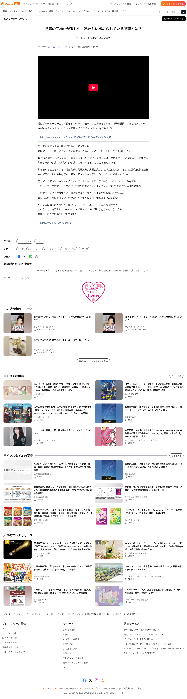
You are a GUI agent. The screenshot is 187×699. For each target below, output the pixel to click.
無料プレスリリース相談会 (75, 662)
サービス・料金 (9, 633)
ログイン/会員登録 (175, 4)
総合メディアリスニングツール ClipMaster (143, 634)
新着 (5, 11)
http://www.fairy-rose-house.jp (55, 223)
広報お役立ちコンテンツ (13, 652)
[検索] (183, 12)
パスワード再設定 (71, 639)
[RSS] (102, 680)
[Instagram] (96, 680)
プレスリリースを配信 (120, 4)
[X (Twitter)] (24, 256)
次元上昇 (84, 249)
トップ (4, 614)
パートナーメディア (11, 642)
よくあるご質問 (70, 648)
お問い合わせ (69, 644)
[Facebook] (19, 256)
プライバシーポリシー (105, 688)
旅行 (30, 11)
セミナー (67, 667)
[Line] (30, 256)
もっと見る (176, 376)
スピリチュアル (69, 249)
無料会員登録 (69, 630)
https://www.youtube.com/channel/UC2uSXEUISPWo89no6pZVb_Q (75, 137)
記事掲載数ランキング (12, 647)
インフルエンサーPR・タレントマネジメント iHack (147, 644)
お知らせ (67, 653)
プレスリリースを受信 (146, 4)
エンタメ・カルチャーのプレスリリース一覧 (32, 614)
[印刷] (36, 256)
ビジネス (87, 11)
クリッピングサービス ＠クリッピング (141, 630)
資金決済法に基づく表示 (130, 688)
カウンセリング (51, 249)
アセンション (34, 249)
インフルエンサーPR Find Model (139, 639)
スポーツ (76, 11)
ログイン (67, 634)
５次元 (21, 249)
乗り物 (115, 11)
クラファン (126, 11)
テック (96, 11)
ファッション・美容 (44, 11)
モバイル (106, 11)
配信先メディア (9, 638)
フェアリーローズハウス (49, 47)
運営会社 (49, 688)
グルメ (23, 11)
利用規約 (86, 688)
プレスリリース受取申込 (74, 658)
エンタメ (13, 11)
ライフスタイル (63, 11)
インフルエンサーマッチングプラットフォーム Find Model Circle (154, 648)
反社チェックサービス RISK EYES (139, 653)
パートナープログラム (68, 688)
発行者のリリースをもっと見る (93, 361)
